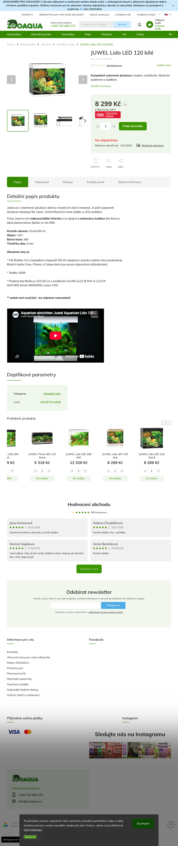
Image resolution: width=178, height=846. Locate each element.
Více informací (33, 829)
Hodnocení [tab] (42, 182)
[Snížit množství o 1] (97, 126)
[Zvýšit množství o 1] (113, 126)
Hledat (122, 24)
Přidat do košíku (133, 126)
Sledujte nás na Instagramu (130, 734)
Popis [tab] (17, 182)
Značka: (164, 65)
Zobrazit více (89, 569)
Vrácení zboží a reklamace (23, 695)
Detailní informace (101, 86)
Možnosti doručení (153, 145)
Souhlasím (143, 823)
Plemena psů (123, 14)
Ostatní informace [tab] (129, 182)
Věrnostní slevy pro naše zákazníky (61, 14)
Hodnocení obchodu (89, 504)
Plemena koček (146, 14)
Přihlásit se (113, 605)
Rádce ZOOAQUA (100, 14)
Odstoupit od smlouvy (15, 839)
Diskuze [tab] (68, 182)
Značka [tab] (95, 182)
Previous (164, 422)
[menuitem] (16, 34)
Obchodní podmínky (19, 679)
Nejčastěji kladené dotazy (22, 689)
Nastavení (30, 837)
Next (169, 422)
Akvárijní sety (52, 393)
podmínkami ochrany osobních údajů (106, 612)
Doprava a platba (18, 684)
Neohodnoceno (114, 65)
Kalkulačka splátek (111, 115)
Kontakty (27, 14)
